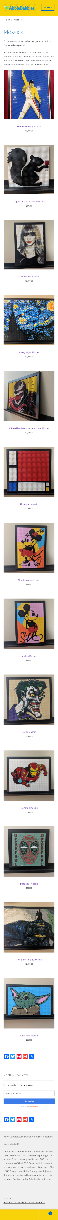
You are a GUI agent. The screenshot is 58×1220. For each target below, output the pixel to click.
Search (29, 1215)
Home (9, 19)
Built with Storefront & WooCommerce (24, 1202)
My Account (9, 1215)
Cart (45, 1212)
